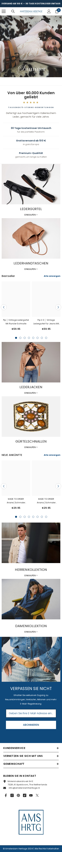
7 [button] (42, 338)
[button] (4, 307)
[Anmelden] (49, 11)
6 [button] (38, 338)
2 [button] (20, 338)
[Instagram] (12, 795)
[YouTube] (30, 795)
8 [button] (46, 338)
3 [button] (25, 338)
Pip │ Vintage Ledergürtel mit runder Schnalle (16, 322)
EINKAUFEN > (30, 214)
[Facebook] (5, 795)
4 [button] (29, 338)
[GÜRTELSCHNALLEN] (31, 416)
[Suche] (13, 11)
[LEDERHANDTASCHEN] (31, 238)
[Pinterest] (18, 795)
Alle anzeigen (52, 276)
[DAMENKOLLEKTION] (31, 599)
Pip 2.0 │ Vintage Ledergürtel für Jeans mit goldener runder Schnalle (46, 322)
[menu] (4, 11)
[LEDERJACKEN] (31, 362)
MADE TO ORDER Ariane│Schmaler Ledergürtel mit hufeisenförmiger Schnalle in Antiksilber (16, 501)
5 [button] (33, 338)
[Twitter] (37, 795)
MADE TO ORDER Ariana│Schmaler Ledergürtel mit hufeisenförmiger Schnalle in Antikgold (46, 501)
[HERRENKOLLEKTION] (31, 543)
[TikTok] (24, 795)
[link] (31, 659)
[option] (16, 307)
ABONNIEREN (31, 725)
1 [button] (16, 338)
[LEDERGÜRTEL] (31, 184)
